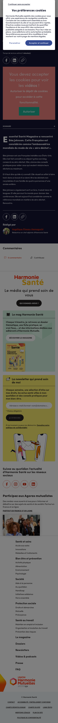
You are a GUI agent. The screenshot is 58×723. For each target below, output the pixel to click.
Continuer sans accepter (19, 4)
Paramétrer (14, 42)
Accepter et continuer (39, 42)
